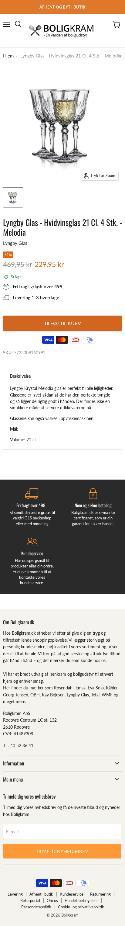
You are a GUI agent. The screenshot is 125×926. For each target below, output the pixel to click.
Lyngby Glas (15, 243)
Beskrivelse (20, 376)
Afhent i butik (41, 894)
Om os (52, 900)
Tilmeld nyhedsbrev (62, 851)
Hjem (8, 55)
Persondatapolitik (36, 906)
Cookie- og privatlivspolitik (81, 906)
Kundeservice (71, 894)
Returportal (30, 900)
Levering (15, 894)
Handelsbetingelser (81, 900)
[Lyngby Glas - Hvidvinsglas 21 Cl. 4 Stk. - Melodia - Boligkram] (13, 197)
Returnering (100, 894)
